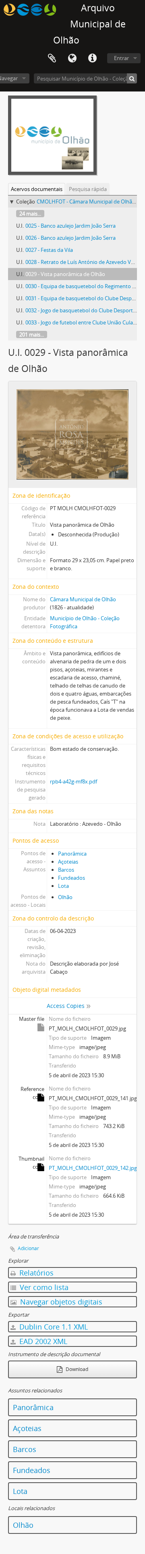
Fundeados (71, 877)
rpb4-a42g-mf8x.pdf (73, 781)
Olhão (65, 897)
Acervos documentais (36, 189)
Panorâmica (72, 853)
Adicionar (28, 1248)
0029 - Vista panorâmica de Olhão (65, 274)
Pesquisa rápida (88, 189)
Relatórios (35, 1273)
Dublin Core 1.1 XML (52, 1327)
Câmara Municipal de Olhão (83, 599)
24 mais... (30, 213)
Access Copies (66, 1006)
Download (76, 1369)
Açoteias (68, 861)
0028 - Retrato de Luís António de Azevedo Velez (82, 262)
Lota (63, 885)
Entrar (121, 58)
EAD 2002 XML (42, 1341)
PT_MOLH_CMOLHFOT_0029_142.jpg (93, 1168)
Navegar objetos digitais (60, 1302)
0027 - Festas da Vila (49, 249)
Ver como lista (43, 1287)
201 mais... (31, 334)
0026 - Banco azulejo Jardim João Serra (70, 237)
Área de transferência (52, 58)
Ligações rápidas (92, 58)
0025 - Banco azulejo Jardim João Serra (70, 225)
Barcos (66, 869)
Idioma (72, 58)
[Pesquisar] (132, 78)
